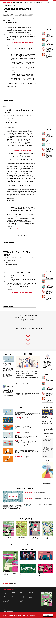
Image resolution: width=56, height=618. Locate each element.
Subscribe (30, 597)
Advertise (21, 600)
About (21, 593)
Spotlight (12, 596)
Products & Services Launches (22, 426)
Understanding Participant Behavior (10, 504)
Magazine (34, 2)
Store (21, 601)
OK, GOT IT (48, 615)
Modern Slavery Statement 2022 (34, 611)
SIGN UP (52, 0)
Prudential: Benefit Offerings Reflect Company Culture (27, 391)
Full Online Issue (34, 540)
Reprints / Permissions (23, 597)
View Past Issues (31, 596)
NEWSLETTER (44, 0)
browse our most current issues (28, 519)
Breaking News (13, 597)
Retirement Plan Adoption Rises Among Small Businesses (8, 375)
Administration (6, 5)
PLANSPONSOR (13, 611)
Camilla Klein (8, 20)
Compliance (48, 38)
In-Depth (17, 2)
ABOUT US (36, 0)
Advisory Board (22, 596)
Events (31, 2)
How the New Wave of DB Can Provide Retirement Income (25, 384)
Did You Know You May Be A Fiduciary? (9, 574)
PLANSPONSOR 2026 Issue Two (32, 594)
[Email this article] (4, 28)
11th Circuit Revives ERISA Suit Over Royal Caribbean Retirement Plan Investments (49, 40)
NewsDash (13, 593)
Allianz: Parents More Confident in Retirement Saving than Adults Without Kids (49, 55)
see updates (46, 369)
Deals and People (48, 43)
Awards (28, 2)
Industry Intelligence (39, 2)
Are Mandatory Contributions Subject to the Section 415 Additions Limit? (49, 50)
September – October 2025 (48, 538)
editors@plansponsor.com (11, 120)
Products (4, 106)
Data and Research (18, 409)
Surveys (24, 2)
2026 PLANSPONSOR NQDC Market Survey (47, 479)
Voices (21, 2)
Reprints (26, 93)
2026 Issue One (21, 537)
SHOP (40, 0)
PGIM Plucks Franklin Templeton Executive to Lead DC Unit (49, 45)
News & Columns (5, 593)
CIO (3, 611)
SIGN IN (49, 0)
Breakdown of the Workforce (43, 573)
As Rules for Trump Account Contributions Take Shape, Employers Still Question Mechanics (49, 34)
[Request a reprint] (4, 36)
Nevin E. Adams (9, 262)
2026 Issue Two (8, 537)
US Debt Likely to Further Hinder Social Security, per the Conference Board (8, 365)
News (14, 2)
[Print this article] (4, 39)
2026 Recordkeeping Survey (8, 395)
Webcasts (4, 502)
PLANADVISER (7, 611)
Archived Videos (5, 601)
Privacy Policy (31, 615)
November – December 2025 (34, 538)
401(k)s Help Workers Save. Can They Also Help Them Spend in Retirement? (27, 373)
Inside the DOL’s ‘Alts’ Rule (43, 561)
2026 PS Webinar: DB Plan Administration (24, 449)
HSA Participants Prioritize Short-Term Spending (26, 457)
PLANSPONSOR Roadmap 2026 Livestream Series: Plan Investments (47, 418)
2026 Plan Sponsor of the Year (26, 561)
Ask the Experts (48, 47)
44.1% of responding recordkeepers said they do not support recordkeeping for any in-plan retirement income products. (8, 391)
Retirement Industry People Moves (23, 418)
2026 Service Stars (23, 573)
